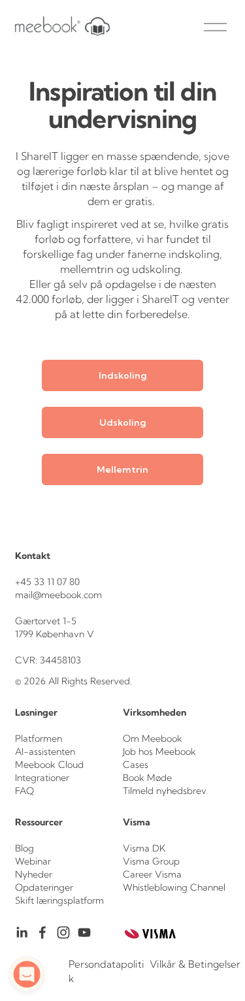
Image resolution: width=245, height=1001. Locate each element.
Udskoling (122, 422)
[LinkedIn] (21, 932)
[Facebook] (42, 932)
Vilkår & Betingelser (195, 964)
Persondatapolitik (106, 971)
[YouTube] (84, 932)
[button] (26, 974)
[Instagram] (63, 932)
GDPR (29, 971)
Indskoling (123, 375)
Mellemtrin (122, 469)
